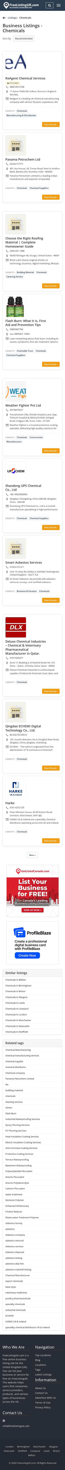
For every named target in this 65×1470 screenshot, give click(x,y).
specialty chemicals (15, 1304)
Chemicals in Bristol (15, 991)
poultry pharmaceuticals (18, 1298)
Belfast (31, 1455)
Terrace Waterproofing (17, 1159)
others (8, 1107)
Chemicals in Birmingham (18, 985)
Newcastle (9, 1450)
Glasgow (53, 1446)
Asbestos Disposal (14, 1252)
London (10, 1446)
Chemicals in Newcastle (17, 1026)
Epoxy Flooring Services (17, 1124)
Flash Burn (10, 1113)
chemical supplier (14, 1061)
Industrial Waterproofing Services (22, 1119)
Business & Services (27, 591)
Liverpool (35, 1450)
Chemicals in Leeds (15, 1002)
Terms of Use (42, 1402)
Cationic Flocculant (15, 1188)
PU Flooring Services (15, 1130)
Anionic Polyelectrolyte (17, 1182)
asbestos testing (13, 1257)
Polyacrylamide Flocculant (18, 1171)
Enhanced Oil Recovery (17, 1205)
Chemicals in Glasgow (16, 997)
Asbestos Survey (13, 1223)
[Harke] (16, 789)
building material (14, 1090)
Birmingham (23, 1446)
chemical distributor (15, 1067)
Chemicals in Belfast (15, 979)
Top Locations (43, 1355)
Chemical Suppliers (39, 188)
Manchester (39, 1446)
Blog (37, 1360)
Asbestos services (14, 1246)
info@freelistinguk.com (16, 1426)
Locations (40, 1364)
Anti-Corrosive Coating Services (21, 1148)
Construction (36, 437)
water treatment (13, 1194)
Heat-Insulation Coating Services (22, 1136)
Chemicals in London (16, 1014)
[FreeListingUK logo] (21, 5)
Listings (12, 17)
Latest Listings (43, 1374)
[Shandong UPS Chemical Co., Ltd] (16, 472)
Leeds (47, 1450)
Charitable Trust (25, 350)
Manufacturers (13, 441)
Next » (32, 855)
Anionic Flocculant (14, 1177)
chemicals (10, 1096)
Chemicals (22, 110)
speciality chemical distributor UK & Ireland (27, 1327)
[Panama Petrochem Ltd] (16, 145)
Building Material (25, 272)
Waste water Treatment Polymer (22, 1217)
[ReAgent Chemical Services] (16, 64)
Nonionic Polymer (14, 1200)
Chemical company (15, 1072)
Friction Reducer (13, 1211)
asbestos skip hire (14, 1263)
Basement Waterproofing (18, 1165)
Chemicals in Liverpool (16, 1008)
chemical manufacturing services (22, 1055)
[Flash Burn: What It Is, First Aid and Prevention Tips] (16, 307)
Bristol (56, 1450)
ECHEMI (9, 1315)
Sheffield (22, 1450)
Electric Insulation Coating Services (23, 1142)
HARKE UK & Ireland (15, 1321)
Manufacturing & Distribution (21, 115)
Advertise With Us (45, 1397)
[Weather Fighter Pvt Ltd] (16, 391)
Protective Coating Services (19, 1153)
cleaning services (14, 1101)
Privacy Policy (43, 1407)
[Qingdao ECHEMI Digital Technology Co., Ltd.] (16, 712)
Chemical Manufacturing (18, 1049)
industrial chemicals (15, 1310)
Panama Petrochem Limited (19, 1078)
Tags (38, 1369)
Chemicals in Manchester (18, 1020)
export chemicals (14, 1281)
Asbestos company (15, 1234)
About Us (40, 1388)
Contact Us (41, 1393)
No (6, 1084)
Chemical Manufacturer (17, 1275)
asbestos (10, 1229)
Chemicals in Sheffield (16, 1031)
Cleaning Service (14, 276)
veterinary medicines (16, 1292)
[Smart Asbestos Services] (16, 548)
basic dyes (10, 1286)
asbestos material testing (18, 1269)
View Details (50, 124)
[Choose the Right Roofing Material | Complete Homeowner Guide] (16, 224)
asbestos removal (14, 1240)
